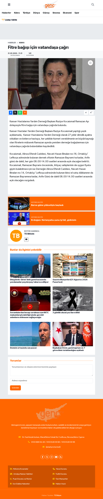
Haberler (6, 13)
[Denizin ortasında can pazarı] (30, 334)
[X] (47, 457)
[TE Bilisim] (16, 236)
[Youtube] (56, 457)
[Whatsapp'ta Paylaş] (20, 113)
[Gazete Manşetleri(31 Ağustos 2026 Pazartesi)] (73, 266)
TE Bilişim (57, 495)
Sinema (56, 13)
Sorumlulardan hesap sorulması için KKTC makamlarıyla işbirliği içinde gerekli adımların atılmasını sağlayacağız (29, 315)
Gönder (15, 388)
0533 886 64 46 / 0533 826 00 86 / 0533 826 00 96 (53, 442)
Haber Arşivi (61, 484)
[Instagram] (51, 457)
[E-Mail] (26, 240)
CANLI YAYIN (10, 20)
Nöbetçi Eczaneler (20, 469)
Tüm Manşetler (62, 479)
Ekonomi (67, 13)
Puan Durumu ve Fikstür (22, 479)
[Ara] (92, 5)
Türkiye (26, 13)
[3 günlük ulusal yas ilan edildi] (73, 299)
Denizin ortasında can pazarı (23, 348)
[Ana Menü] (9, 5)
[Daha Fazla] (25, 113)
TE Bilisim (29, 234)
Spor (76, 13)
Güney (46, 13)
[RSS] (61, 457)
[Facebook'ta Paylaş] (10, 113)
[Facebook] (42, 457)
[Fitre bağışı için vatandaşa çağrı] (51, 83)
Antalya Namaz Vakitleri (23, 474)
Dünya (36, 13)
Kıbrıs (17, 13)
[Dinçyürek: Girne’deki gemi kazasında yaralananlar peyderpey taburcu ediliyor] (30, 266)
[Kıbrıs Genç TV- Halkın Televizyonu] (50, 5)
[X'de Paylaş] (15, 113)
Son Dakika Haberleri (21, 484)
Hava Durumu (61, 469)
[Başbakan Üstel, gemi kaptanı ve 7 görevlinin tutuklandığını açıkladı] (73, 334)
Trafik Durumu (61, 474)
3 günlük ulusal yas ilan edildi (66, 313)
